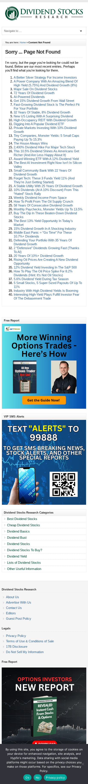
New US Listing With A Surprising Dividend (43, 116)
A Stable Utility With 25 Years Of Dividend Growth (48, 186)
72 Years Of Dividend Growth (34, 93)
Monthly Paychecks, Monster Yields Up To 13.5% (48, 209)
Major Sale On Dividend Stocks (35, 89)
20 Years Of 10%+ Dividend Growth (38, 256)
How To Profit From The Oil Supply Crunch (43, 201)
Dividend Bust (16, 537)
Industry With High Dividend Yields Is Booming (46, 290)
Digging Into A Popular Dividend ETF (39, 124)
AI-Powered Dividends (29, 97)
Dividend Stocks (18, 544)
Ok (27, 777)
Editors (11, 613)
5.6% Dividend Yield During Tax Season (41, 279)
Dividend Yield (17, 556)
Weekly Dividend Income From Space (40, 197)
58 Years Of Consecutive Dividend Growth (43, 205)
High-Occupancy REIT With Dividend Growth (45, 120)
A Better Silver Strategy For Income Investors (45, 77)
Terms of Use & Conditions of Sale (30, 641)
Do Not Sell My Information (25, 652)
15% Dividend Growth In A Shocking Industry (45, 228)
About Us (12, 597)
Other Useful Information (24, 569)
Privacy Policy (16, 636)
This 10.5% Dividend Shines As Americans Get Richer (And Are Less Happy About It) (46, 153)
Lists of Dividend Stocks (24, 562)
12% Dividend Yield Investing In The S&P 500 (45, 267)
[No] (83, 764)
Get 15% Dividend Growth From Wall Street (44, 100)
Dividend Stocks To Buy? (24, 550)
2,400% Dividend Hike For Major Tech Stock (44, 147)
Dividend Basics (18, 531)
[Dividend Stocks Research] (44, 19)
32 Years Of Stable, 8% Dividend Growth (42, 112)
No (38, 777)
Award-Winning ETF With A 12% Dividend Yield (46, 159)
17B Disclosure (16, 646)
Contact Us (14, 608)
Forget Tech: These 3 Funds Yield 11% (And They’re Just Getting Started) (44, 180)
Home (23, 42)
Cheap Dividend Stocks (23, 525)
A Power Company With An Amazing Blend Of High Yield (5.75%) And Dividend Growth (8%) (46, 83)
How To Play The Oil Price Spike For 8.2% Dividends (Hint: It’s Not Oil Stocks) (43, 273)
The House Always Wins (31, 143)
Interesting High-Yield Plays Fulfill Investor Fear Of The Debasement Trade (46, 296)
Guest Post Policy (18, 618)
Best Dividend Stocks (22, 519)
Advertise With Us (18, 602)
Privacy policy (55, 777)
